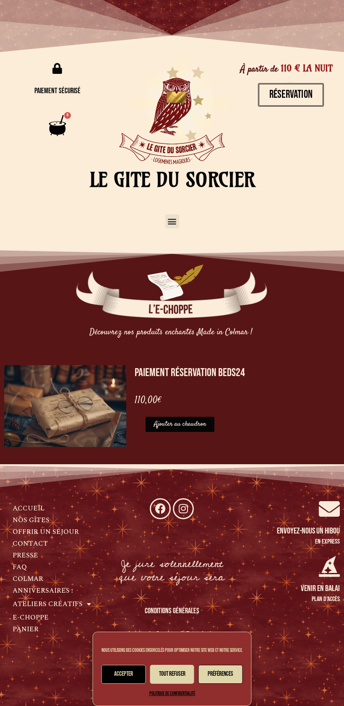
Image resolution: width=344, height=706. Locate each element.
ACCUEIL (28, 508)
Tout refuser (172, 674)
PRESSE (25, 555)
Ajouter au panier (180, 424)
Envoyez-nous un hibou (308, 531)
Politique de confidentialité (172, 693)
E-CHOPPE (31, 617)
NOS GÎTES (31, 520)
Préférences (220, 674)
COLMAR (28, 579)
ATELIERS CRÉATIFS (48, 604)
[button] (172, 221)
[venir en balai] (329, 566)
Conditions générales (172, 611)
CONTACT (30, 544)
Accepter (123, 674)
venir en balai (320, 588)
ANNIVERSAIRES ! (43, 591)
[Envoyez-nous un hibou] (329, 508)
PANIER (26, 629)
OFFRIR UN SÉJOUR (46, 532)
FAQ (20, 567)
